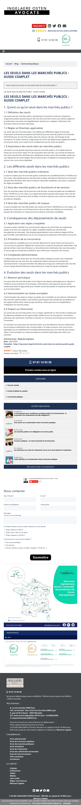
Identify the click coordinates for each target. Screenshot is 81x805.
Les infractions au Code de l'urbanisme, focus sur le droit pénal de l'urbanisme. (43, 450)
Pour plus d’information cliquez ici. (47, 803)
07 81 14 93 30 (41, 362)
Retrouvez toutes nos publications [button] (40, 467)
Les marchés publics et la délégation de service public (33, 432)
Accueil (9, 64)
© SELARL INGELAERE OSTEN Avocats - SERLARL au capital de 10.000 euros (40, 796)
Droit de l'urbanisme (18, 749)
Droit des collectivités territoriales (24, 751)
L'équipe (13, 768)
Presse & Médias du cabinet (17, 391)
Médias (13, 776)
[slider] (8, 350)
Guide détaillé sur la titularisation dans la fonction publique (35, 459)
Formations (15, 759)
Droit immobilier (17, 746)
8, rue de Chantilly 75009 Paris (22, 708)
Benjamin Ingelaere (26, 339)
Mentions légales (17, 783)
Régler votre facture (18, 781)
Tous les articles (13, 385)
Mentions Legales (64, 730)
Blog (16, 64)
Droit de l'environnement (20, 754)
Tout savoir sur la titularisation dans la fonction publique (34, 423)
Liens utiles (15, 778)
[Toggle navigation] (3, 51)
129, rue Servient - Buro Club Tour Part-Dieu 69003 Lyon (33, 710)
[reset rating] (20, 353)
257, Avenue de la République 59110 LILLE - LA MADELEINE (34, 715)
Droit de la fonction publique (22, 741)
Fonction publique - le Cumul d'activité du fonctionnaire (34, 441)
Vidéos (12, 773)
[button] (39, 26)
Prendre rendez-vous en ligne (40, 370)
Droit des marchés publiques (22, 744)
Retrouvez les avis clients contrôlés (62, 31)
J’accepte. (67, 803)
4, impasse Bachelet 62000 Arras (23, 718)
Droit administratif (18, 739)
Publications (15, 771)
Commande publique (30, 64)
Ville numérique (16, 756)
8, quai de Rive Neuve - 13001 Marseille (26, 713)
